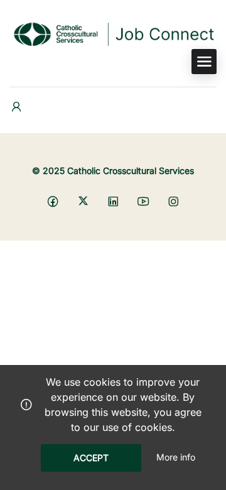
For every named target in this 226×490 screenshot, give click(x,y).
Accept (91, 457)
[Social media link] (53, 201)
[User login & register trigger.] (16, 107)
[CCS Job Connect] (113, 33)
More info (175, 457)
